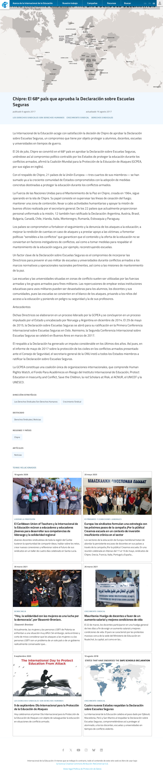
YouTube (78, 750)
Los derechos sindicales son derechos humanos (35, 401)
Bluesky (94, 750)
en (145, 3)
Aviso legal (68, 768)
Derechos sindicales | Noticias (27, 419)
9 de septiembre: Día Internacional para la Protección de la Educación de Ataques (47, 689)
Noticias (18, 454)
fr (150, 3)
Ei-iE (5, 5)
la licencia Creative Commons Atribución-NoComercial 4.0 (82, 763)
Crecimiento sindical (72, 401)
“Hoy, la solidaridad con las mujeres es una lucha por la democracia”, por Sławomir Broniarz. (47, 605)
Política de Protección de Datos (87, 768)
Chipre (17, 437)
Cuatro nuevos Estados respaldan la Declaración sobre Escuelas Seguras (117, 692)
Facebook (63, 750)
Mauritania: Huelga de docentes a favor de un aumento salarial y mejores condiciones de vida (117, 603)
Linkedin (101, 750)
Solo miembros (160, 3)
